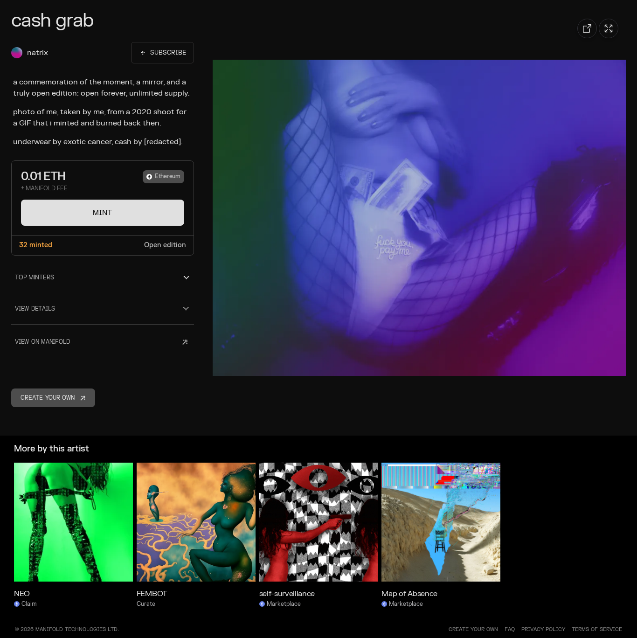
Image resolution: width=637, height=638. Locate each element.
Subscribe (168, 52)
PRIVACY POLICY (543, 629)
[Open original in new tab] (587, 28)
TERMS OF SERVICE (597, 629)
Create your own (473, 629)
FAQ (510, 629)
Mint (102, 212)
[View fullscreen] (608, 28)
